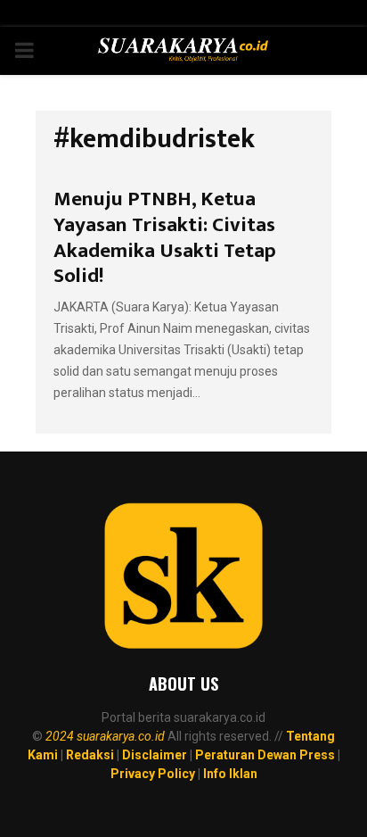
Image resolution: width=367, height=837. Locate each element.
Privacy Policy (152, 774)
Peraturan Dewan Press (265, 755)
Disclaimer (154, 755)
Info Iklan (230, 774)
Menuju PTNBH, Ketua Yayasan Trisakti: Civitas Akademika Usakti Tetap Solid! (164, 237)
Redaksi (90, 755)
